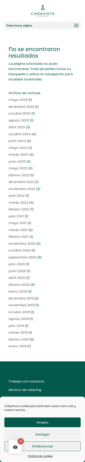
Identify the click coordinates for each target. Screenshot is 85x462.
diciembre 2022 (21, 182)
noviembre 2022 (21, 189)
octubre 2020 (19, 250)
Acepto (42, 422)
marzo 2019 (18, 332)
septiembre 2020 (22, 257)
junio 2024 (17, 141)
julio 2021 (16, 216)
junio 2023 (17, 161)
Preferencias (42, 446)
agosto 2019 (18, 319)
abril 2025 (16, 127)
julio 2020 (16, 264)
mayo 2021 (17, 223)
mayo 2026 (17, 100)
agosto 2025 (18, 120)
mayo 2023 (17, 168)
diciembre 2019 (21, 298)
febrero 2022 (18, 209)
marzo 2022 (18, 202)
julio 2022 (16, 195)
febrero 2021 (18, 236)
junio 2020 (17, 271)
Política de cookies (40, 456)
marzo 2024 (18, 154)
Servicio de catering (24, 390)
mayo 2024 (18, 148)
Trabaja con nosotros (26, 381)
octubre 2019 (19, 312)
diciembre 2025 (21, 107)
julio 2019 (16, 326)
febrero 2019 (18, 339)
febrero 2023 (18, 175)
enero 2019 (17, 346)
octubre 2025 (19, 113)
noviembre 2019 (21, 305)
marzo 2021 (18, 230)
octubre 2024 (19, 134)
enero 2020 (17, 291)
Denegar (42, 434)
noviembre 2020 (22, 243)
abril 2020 (16, 278)
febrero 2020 (19, 285)
